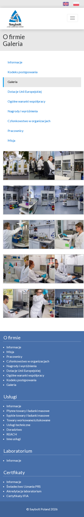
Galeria (11, 384)
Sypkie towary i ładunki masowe (27, 415)
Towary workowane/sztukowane (28, 420)
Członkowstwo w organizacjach (27, 361)
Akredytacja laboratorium (23, 491)
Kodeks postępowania (21, 380)
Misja (10, 352)
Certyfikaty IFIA (17, 496)
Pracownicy (14, 356)
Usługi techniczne (18, 425)
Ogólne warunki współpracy (25, 375)
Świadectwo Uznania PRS (23, 486)
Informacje (13, 347)
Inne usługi (13, 439)
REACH (11, 434)
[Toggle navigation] (72, 18)
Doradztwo (14, 429)
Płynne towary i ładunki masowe (27, 411)
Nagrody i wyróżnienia (21, 366)
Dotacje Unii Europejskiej (23, 370)
